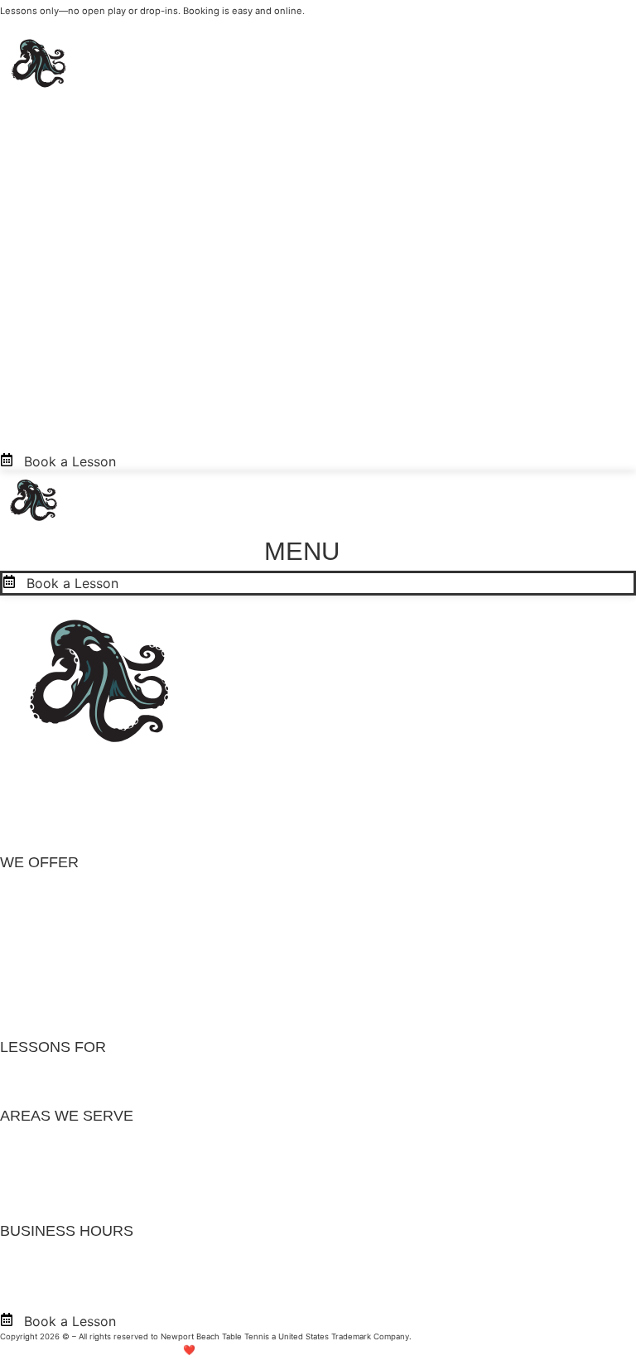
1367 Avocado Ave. (60, 777)
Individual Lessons (57, 885)
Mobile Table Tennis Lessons (89, 955)
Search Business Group (264, 1350)
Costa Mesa (37, 1162)
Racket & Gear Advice (68, 1024)
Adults (20, 1070)
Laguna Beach (44, 1208)
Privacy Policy (439, 1336)
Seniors (23, 1093)
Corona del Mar (49, 1139)
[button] (318, 552)
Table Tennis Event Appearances (102, 1001)
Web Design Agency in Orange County (415, 1350)
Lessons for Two (52, 908)
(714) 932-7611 (47, 821)
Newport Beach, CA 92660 (85, 799)
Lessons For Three (57, 932)
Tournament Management (80, 978)
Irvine (17, 1185)
